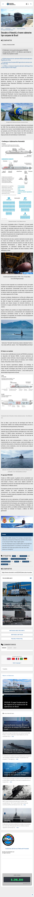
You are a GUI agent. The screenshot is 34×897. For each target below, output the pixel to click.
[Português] (21, 659)
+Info (13, 736)
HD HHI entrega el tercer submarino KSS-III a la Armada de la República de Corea (16, 592)
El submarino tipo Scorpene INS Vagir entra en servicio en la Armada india (17, 606)
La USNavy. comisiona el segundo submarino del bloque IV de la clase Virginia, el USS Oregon (17, 620)
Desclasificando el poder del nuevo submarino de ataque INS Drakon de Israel (16, 727)
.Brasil (14, 28)
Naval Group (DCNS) (21, 28)
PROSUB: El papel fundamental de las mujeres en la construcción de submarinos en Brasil (16, 704)
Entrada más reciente (17, 630)
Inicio (2, 28)
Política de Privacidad (23, 848)
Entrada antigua (17, 634)
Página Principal (17, 638)
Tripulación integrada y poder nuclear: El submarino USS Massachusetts (14, 689)
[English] (9, 659)
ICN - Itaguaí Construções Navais (7, 29)
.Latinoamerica (8, 28)
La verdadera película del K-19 (14, 798)
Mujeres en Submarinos (8, 675)
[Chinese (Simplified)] (13, 659)
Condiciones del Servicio (11, 848)
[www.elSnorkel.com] (12, 4)
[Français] (17, 659)
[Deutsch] (25, 659)
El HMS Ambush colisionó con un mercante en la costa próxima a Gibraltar (15, 818)
